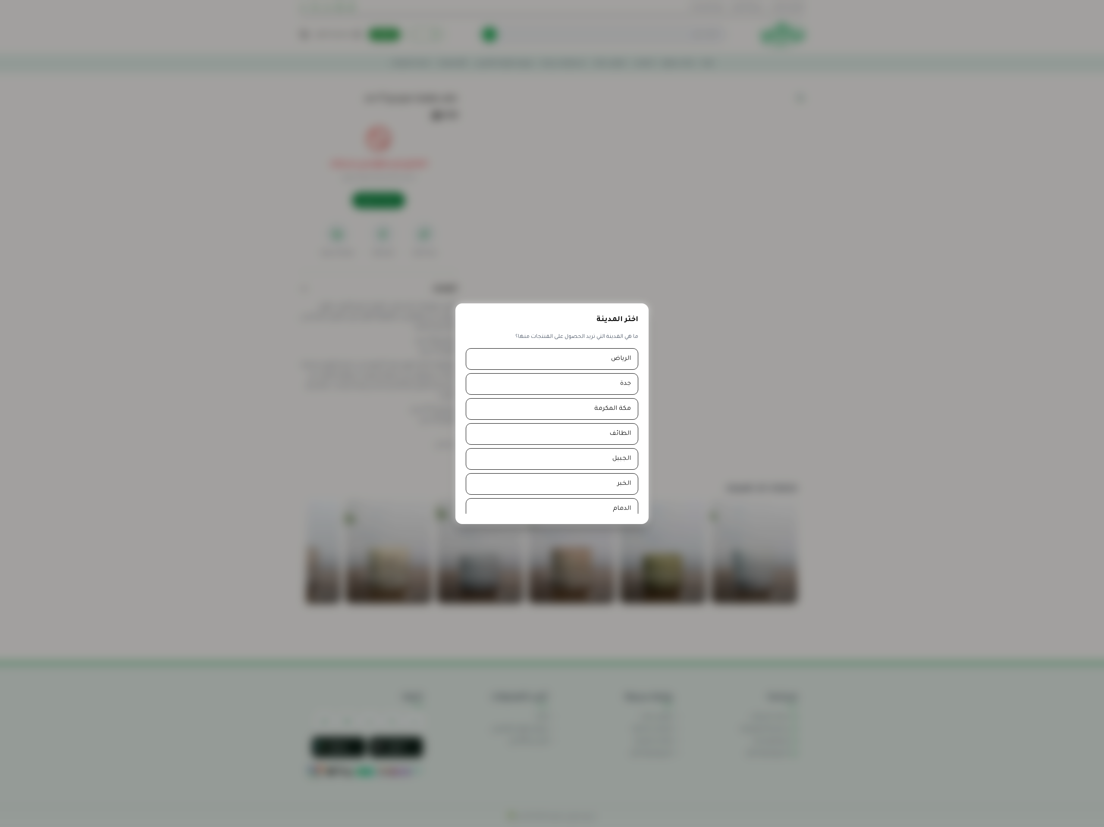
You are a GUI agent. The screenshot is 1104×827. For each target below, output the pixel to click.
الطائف (620, 434)
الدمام (622, 509)
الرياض (621, 359)
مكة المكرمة (612, 409)
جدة (625, 384)
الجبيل (621, 459)
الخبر (624, 484)
